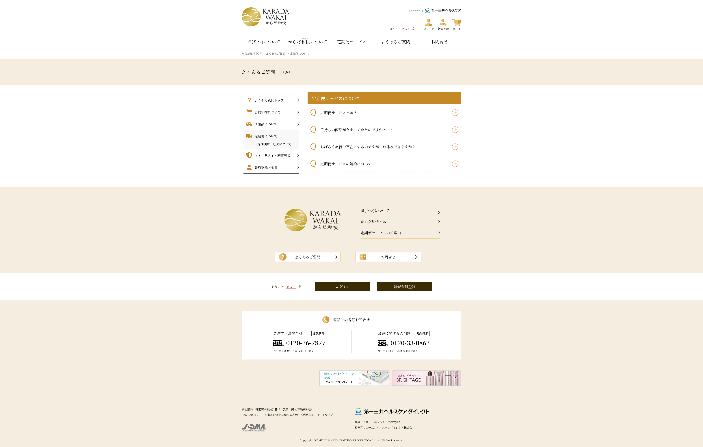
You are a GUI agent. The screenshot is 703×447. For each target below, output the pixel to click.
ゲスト (406, 29)
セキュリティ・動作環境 (272, 155)
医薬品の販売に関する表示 (281, 415)
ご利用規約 (307, 415)
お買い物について (267, 112)
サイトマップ (325, 415)
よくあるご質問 (275, 53)
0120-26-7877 (305, 343)
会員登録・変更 (266, 167)
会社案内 (247, 409)
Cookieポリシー (252, 415)
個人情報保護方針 (302, 409)
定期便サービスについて (274, 144)
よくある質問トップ (269, 100)
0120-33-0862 (410, 343)
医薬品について (266, 124)
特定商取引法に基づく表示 (271, 409)
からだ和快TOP (251, 53)
